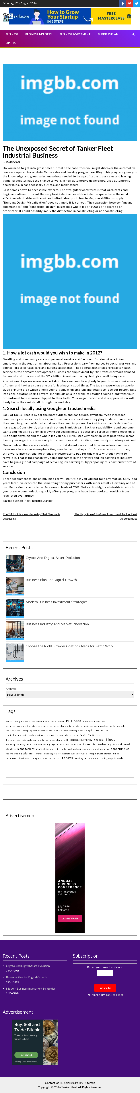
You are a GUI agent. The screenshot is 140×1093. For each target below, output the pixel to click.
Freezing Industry (15, 744)
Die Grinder (94, 735)
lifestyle (11, 748)
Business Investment (75, 34)
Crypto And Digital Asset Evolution (53, 557)
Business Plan (108, 34)
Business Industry (38, 34)
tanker (48, 500)
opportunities (120, 748)
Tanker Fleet (114, 994)
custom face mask (45, 735)
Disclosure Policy (72, 1082)
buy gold (120, 726)
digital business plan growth (53, 740)
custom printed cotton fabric (71, 735)
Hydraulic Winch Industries (66, 744)
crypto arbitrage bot (72, 730)
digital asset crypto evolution (21, 740)
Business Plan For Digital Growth (51, 580)
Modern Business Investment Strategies (57, 602)
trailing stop (106, 758)
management (26, 748)
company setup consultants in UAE (41, 730)
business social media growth (99, 726)
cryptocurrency (96, 730)
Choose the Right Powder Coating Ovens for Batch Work (69, 646)
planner (29, 753)
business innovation (94, 721)
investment (121, 744)
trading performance (86, 758)
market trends (58, 749)
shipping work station (100, 753)
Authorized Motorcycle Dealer (48, 721)
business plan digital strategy (66, 726)
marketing (42, 748)
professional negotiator (48, 753)
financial (99, 739)
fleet (27, 500)
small (116, 753)
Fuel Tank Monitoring (38, 744)
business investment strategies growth (27, 726)
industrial (37, 500)
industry (104, 744)
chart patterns (14, 730)
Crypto (10, 42)
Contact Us (52, 1082)
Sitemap (90, 1082)
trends (118, 758)
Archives (11, 688)
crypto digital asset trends (20, 735)
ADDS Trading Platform (18, 721)
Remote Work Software (74, 753)
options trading (14, 753)
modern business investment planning (88, 749)
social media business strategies (23, 758)
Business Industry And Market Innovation (57, 624)
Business (11, 34)
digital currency (81, 739)
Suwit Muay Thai (51, 758)
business (18, 500)
